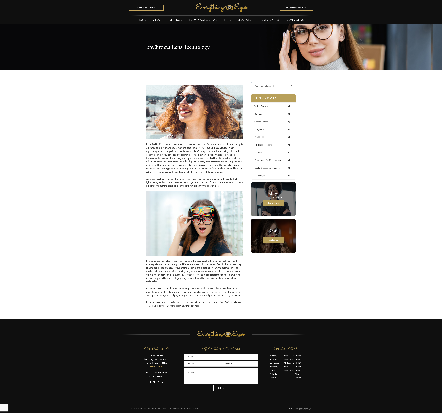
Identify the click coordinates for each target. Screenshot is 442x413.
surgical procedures (263, 144)
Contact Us (295, 20)
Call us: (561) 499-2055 (147, 7)
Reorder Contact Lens (298, 7)
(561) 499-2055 (160, 372)
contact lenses (261, 121)
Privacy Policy (186, 408)
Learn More (273, 203)
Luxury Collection (203, 20)
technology (259, 175)
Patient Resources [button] (238, 20)
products (258, 152)
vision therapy (261, 106)
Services (176, 20)
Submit (221, 388)
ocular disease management (267, 167)
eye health (259, 137)
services (258, 114)
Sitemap (196, 408)
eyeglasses (259, 129)
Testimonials (270, 20)
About (157, 20)
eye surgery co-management (267, 160)
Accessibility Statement (171, 408)
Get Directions (156, 367)
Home (142, 20)
